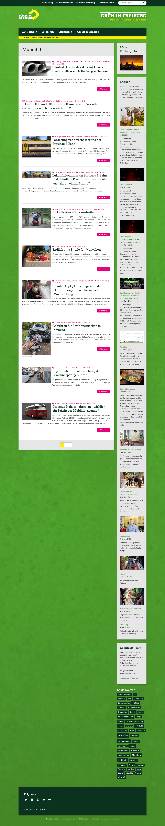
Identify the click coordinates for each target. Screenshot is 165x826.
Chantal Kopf (122, 712)
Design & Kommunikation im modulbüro (105, 819)
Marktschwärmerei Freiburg (130, 608)
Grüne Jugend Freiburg (106, 3)
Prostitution (140, 765)
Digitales (140, 712)
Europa (68, 281)
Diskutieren (65, 31)
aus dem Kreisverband (92, 62)
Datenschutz (43, 809)
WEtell (122, 574)
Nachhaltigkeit (122, 765)
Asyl (135, 695)
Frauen (120, 726)
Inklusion (71, 209)
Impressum (33, 809)
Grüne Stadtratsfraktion (64, 3)
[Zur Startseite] (29, 20)
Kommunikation (122, 746)
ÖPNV (73, 403)
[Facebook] (32, 800)
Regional (138, 769)
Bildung (135, 703)
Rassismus (121, 769)
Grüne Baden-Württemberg (85, 3)
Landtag (132, 746)
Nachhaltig (133, 761)
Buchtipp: (123, 347)
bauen (129, 698)
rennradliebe (125, 536)
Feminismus (129, 721)
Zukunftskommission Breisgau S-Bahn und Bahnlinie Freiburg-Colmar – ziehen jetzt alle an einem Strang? (80, 179)
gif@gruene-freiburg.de (129, 678)
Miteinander (29, 31)
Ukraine (138, 773)
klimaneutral (135, 735)
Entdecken (48, 31)
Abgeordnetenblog (88, 31)
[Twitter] (26, 800)
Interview (33, 101)
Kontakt (26, 809)
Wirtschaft (121, 777)
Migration (136, 755)
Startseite (25, 37)
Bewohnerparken (60, 323)
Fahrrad (57, 246)
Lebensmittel (135, 750)
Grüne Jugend (123, 730)
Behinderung (59, 209)
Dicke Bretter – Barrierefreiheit (74, 212)
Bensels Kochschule (127, 389)
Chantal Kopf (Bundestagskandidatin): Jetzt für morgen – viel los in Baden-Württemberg (79, 290)
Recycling (131, 769)
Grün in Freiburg (123, 15)
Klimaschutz (66, 62)
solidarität (129, 773)
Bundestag (121, 708)
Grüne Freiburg (47, 3)
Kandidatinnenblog (103, 281)
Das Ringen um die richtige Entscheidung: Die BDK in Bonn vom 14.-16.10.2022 (130, 295)
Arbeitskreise (58, 172)
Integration (141, 730)
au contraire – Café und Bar (130, 450)
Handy (132, 730)
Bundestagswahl (60, 281)
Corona (132, 712)
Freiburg (58, 62)
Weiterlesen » (103, 89)
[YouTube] (43, 800)
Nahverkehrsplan (65, 403)
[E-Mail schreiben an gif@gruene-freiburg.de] (49, 800)
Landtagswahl (82, 281)
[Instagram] (38, 800)
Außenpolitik (121, 698)
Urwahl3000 (78, 819)
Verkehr (52, 101)
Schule (120, 773)
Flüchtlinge (139, 721)
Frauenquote (129, 726)
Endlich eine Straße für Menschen (76, 249)
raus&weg (124, 624)
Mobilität (75, 62)
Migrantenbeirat (123, 755)
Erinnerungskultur (125, 716)
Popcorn (132, 765)
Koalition (74, 281)
